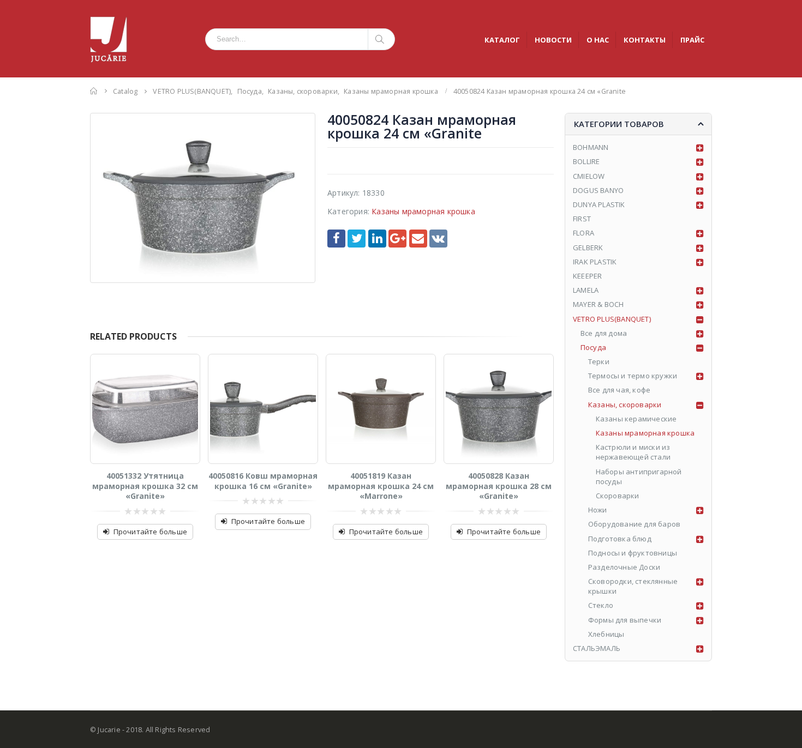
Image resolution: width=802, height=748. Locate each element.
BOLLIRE (586, 161)
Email (418, 239)
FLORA (583, 233)
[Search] (381, 39)
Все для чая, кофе (619, 390)
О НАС (597, 40)
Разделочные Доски (624, 567)
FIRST (582, 219)
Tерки (598, 361)
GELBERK (588, 247)
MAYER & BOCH (598, 304)
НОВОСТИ (553, 40)
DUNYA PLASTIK (599, 204)
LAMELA (585, 290)
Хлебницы (606, 634)
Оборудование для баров (634, 524)
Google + (397, 239)
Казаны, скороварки (625, 404)
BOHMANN (590, 147)
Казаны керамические (636, 419)
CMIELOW (589, 176)
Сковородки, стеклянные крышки (633, 586)
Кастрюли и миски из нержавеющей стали (633, 452)
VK (438, 239)
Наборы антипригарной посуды (639, 476)
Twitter (357, 239)
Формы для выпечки (624, 620)
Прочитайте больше (150, 531)
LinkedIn (377, 239)
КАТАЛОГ (502, 40)
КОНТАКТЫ (645, 40)
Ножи (597, 510)
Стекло (600, 605)
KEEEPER (587, 276)
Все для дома (603, 333)
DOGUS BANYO (598, 190)
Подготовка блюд (619, 539)
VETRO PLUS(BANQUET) (612, 319)
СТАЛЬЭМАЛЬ (596, 648)
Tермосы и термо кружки (632, 376)
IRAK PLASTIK (595, 262)
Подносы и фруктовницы (632, 553)
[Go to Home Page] (94, 91)
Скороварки (617, 495)
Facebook (336, 239)
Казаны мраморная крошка (423, 211)
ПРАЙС (692, 40)
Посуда (593, 347)
